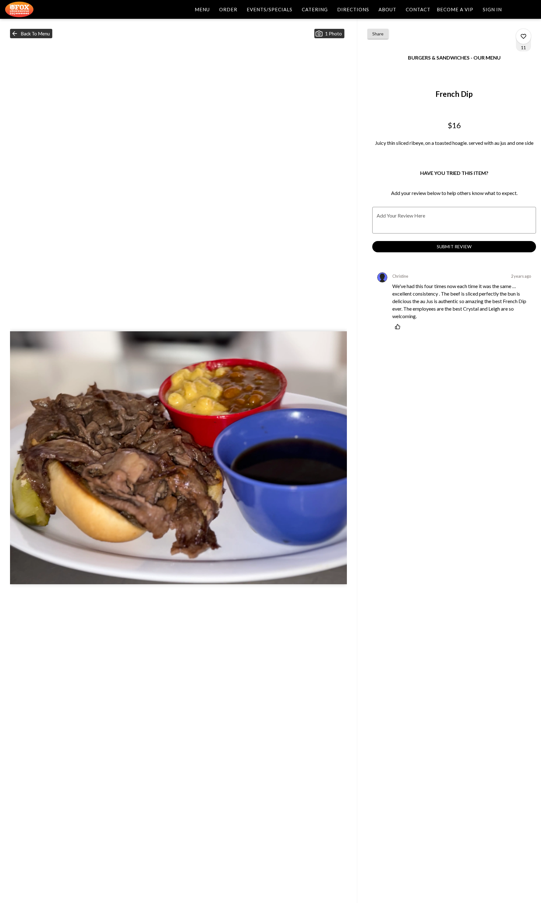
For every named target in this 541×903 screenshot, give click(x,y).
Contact (418, 9)
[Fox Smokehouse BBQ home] (33, 9)
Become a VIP (455, 9)
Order (228, 9)
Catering (315, 9)
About (387, 9)
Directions (353, 9)
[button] (31, 33)
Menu (202, 9)
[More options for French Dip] (523, 36)
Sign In (492, 9)
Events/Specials (269, 9)
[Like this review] (399, 327)
